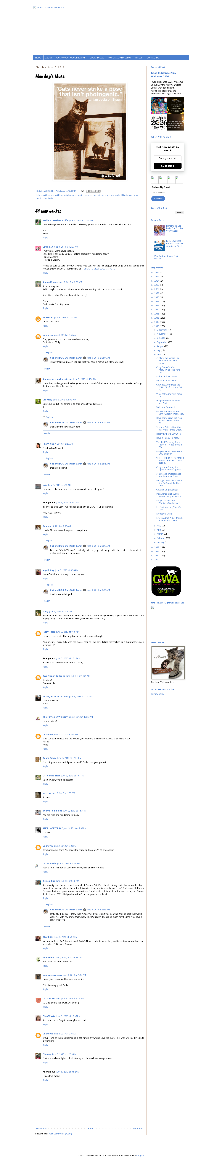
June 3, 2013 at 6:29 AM (61, 443)
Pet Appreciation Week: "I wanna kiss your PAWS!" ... (170, 495)
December (162, 329)
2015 (157, 317)
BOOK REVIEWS (97, 57)
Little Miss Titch (51, 775)
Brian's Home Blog (52, 810)
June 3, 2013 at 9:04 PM (74, 975)
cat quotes (79, 195)
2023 (157, 284)
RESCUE (138, 57)
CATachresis (49, 863)
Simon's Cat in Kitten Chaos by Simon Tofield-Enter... (169, 428)
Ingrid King (48, 570)
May (159, 525)
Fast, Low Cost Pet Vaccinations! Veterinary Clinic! (174, 243)
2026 (157, 272)
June (159, 354)
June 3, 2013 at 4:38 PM (68, 863)
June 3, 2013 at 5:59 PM (65, 937)
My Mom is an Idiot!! (166, 380)
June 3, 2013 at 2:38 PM (75, 828)
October (161, 337)
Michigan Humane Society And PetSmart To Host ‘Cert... (169, 483)
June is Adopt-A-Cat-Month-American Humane (169, 519)
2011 (157, 551)
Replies (49, 352)
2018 (157, 305)
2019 (157, 301)
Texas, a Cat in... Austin (55, 696)
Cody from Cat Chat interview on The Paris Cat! (168, 370)
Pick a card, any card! (166, 376)
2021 (157, 293)
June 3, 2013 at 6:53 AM (59, 485)
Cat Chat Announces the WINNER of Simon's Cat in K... (170, 387)
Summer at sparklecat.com (57, 379)
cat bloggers (48, 195)
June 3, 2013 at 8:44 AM (98, 357)
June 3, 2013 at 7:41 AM (67, 502)
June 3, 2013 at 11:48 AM (81, 696)
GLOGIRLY (48, 246)
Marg (45, 611)
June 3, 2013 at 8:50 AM (60, 611)
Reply (45, 237)
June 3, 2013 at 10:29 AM (78, 675)
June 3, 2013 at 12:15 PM (66, 734)
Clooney (47, 1054)
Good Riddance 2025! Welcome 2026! (164, 74)
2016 (157, 313)
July (159, 350)
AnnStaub (48, 317)
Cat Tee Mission (51, 998)
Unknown (48, 335)
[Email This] (87, 191)
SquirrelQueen (50, 282)
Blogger (140, 1155)
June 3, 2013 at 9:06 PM (72, 998)
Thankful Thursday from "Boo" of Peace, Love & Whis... (169, 445)
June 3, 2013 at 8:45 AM (98, 422)
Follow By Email (161, 187)
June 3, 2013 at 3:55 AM (65, 317)
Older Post (138, 1128)
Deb (45, 526)
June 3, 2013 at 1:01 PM (72, 775)
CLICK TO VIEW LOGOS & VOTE (99, 268)
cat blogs (59, 195)
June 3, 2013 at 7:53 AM (59, 526)
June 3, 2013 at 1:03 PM (63, 793)
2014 (157, 322)
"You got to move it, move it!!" (169, 395)
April (159, 529)
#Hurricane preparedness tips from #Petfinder (168, 475)
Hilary (46, 443)
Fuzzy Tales (49, 631)
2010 (157, 555)
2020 (157, 297)
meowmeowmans (52, 975)
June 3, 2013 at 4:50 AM (84, 379)
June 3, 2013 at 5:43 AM (64, 399)
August (160, 346)
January (161, 542)
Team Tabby (49, 758)
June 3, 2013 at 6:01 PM (71, 957)
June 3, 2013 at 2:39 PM (65, 845)
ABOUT (48, 57)
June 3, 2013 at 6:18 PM (98, 909)
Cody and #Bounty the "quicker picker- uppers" (169, 468)
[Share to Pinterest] (99, 191)
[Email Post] (82, 191)
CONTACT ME (153, 57)
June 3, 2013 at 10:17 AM (68, 658)
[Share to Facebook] (96, 191)
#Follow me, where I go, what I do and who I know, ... (168, 360)
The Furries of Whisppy (55, 716)
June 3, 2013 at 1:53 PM (74, 810)
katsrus (47, 793)
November (162, 333)
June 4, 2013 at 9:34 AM (65, 1033)
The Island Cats (51, 957)
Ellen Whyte (49, 1016)
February (161, 538)
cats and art (95, 195)
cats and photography (111, 195)
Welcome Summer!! (165, 407)
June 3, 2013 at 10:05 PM (68, 1016)
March (160, 533)
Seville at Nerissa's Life (55, 220)
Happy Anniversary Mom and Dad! (168, 402)
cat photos (69, 195)
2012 (157, 547)
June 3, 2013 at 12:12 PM (81, 716)
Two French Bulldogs (54, 675)
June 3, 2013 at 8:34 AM (66, 570)
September (162, 342)
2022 (157, 288)
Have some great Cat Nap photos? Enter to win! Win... (169, 420)
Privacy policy (157, 693)
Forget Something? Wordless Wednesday (168, 501)
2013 (157, 326)
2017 (157, 309)
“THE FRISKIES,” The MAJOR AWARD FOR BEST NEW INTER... (170, 460)
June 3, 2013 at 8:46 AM (98, 590)
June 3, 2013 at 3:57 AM (65, 335)
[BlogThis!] (90, 191)
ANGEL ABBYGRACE (53, 828)
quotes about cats (45, 198)
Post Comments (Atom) (60, 1133)
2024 (157, 280)
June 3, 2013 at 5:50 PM (67, 880)
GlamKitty (48, 937)
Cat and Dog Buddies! (167, 489)
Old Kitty (47, 399)
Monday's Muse (164, 513)
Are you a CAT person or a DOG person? (169, 452)
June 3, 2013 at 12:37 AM (66, 246)
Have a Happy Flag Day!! (168, 437)
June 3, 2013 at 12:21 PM (69, 758)
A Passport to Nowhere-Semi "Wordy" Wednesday (170, 412)
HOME (38, 57)
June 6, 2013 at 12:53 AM (64, 1054)
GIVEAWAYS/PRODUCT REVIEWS (70, 57)
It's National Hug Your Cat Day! (169, 508)
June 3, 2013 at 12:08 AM (81, 220)
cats (87, 195)
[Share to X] (93, 191)
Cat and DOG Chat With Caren (66, 357)
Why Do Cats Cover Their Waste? (166, 257)
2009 (157, 559)
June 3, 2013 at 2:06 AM (70, 282)
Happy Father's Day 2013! (168, 433)
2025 (157, 276)
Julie (45, 485)
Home (90, 1128)
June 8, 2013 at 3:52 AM (67, 1071)
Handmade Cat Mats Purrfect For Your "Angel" (174, 228)
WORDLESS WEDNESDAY (119, 57)
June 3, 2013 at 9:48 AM (67, 631)
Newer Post (42, 1128)
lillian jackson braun (130, 195)
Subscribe (167, 165)
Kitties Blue (49, 880)
